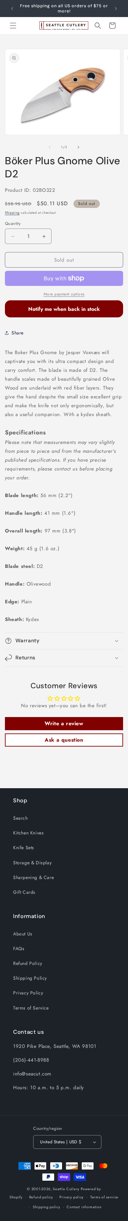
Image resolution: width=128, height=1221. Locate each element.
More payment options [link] (64, 294)
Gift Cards (24, 892)
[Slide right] (78, 147)
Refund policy (41, 1197)
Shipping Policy (30, 978)
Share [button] (17, 333)
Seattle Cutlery (66, 1188)
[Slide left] (49, 147)
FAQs (18, 948)
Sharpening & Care (33, 877)
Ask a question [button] (64, 740)
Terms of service (104, 1197)
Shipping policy (46, 1207)
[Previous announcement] (12, 8)
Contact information (84, 1207)
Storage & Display (32, 862)
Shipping (12, 212)
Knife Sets (23, 847)
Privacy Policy (28, 993)
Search (20, 818)
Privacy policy (71, 1197)
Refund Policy (27, 963)
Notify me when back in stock (64, 309)
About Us (22, 934)
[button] (13, 25)
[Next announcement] (116, 8)
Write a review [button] (64, 723)
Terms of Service (31, 1008)
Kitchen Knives (28, 833)
